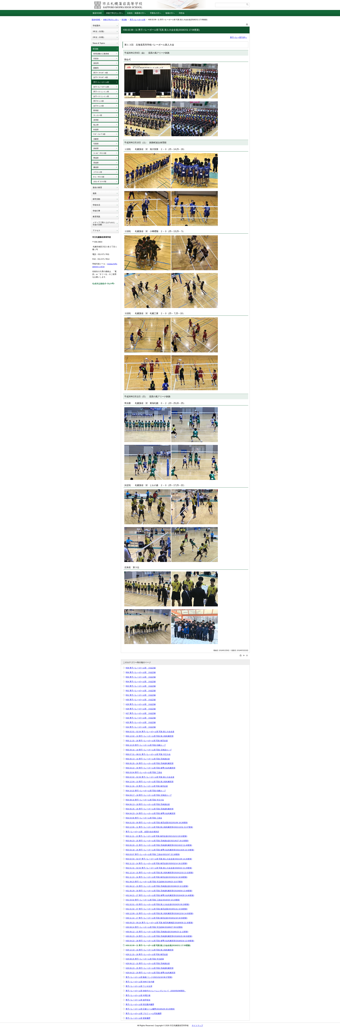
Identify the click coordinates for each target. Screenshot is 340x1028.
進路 (94, 193)
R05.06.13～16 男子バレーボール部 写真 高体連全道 (148, 759)
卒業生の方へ (155, 13)
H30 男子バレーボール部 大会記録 (141, 700)
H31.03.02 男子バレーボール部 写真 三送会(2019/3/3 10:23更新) (153, 900)
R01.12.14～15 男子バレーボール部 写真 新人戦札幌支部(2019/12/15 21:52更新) (159, 873)
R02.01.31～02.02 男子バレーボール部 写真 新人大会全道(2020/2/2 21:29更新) (159, 868)
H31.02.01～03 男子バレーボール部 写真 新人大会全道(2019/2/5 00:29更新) (157, 904)
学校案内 (96, 25)
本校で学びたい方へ (114, 13)
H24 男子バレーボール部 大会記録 (141, 727)
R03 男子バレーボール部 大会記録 (141, 686)
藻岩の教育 (97, 187)
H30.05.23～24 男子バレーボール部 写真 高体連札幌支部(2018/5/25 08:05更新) (159, 936)
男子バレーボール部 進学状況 (138, 1000)
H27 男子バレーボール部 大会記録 (141, 713)
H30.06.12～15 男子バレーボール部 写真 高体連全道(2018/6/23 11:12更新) (157, 932)
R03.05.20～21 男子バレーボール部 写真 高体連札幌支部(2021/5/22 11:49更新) (159, 845)
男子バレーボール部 (137, 20)
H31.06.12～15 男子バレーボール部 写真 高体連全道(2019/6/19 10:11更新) (157, 886)
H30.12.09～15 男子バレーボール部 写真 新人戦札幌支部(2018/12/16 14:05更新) (159, 913)
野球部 (96, 110)
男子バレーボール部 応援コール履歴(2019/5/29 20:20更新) (150, 1009)
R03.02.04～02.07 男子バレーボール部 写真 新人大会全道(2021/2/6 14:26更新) (159, 859)
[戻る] (244, 655)
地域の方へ (170, 13)
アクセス (96, 230)
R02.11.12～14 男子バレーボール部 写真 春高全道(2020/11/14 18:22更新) (156, 863)
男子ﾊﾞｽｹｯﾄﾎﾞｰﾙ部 (100, 73)
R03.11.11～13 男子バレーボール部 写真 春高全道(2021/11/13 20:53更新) (156, 836)
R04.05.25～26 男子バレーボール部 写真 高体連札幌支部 (149, 809)
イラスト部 (97, 172)
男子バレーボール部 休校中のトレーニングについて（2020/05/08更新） (156, 991)
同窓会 (181, 13)
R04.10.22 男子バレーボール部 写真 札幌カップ (146, 791)
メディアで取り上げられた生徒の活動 (104, 223)
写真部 (96, 144)
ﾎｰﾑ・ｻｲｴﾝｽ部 (98, 177)
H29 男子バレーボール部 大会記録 (141, 704)
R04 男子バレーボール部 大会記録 (141, 681)
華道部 (96, 158)
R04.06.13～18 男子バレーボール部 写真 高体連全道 (148, 804)
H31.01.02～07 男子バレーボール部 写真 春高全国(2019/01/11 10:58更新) (157, 909)
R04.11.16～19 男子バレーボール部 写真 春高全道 (147, 786)
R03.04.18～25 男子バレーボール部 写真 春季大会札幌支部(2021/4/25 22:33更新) (160, 850)
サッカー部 (97, 115)
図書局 (96, 68)
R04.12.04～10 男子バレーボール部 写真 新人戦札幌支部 (149, 782)
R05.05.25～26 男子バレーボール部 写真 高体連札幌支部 (149, 763)
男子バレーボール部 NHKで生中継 (140, 982)
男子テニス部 (98, 101)
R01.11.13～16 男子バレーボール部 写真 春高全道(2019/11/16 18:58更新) (156, 877)
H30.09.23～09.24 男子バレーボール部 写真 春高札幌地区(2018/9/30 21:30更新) (159, 923)
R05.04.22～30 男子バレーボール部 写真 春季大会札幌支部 (150, 768)
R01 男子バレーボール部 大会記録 (141, 695)
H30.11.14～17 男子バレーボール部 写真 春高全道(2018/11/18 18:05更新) (156, 918)
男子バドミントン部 (101, 92)
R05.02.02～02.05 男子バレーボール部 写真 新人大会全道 (150, 777)
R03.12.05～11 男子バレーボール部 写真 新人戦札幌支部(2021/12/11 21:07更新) (159, 827)
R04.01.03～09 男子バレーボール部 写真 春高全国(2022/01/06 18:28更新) (157, 823)
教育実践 (96, 217)
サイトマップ (197, 1025)
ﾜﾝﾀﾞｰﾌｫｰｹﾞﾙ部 (99, 134)
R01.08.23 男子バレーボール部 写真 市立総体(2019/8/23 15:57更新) (154, 882)
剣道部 (96, 130)
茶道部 (96, 163)
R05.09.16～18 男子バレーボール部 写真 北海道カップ (149, 750)
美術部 (96, 148)
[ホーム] (153, 5)
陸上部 (96, 125)
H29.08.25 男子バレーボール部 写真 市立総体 (145, 959)
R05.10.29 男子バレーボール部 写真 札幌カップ (146, 745)
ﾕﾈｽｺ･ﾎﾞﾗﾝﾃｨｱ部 (99, 182)
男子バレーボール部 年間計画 (138, 995)
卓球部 (96, 120)
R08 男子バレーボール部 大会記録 (141, 668)
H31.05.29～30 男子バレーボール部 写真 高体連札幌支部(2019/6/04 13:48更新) (159, 891)
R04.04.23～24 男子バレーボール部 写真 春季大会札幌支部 (150, 813)
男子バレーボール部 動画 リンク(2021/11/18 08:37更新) (149, 977)
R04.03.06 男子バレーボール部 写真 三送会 (144, 818)
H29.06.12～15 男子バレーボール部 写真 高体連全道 (148, 963)
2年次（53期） (99, 37)
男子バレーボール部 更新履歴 (138, 1018)
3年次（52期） (99, 31)
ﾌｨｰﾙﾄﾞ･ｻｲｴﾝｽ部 (99, 153)
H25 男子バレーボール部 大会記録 (141, 722)
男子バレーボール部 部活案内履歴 (140, 1004)
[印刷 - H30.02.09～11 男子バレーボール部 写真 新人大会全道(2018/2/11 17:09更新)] (247, 24)
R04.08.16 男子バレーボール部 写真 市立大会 (145, 800)
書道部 (96, 167)
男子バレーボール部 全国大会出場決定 (142, 832)
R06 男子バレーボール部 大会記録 (141, 672)
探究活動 (96, 199)
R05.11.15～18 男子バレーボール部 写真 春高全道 (147, 741)
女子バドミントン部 (101, 96)
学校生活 (96, 205)
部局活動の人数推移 (101, 54)
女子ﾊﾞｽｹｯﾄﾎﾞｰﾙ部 (100, 77)
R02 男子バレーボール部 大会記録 (141, 691)
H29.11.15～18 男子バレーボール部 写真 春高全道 (147, 954)
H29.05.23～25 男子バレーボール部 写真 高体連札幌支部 (149, 968)
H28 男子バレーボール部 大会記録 (141, 709)
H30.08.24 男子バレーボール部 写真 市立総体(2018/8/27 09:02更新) (154, 927)
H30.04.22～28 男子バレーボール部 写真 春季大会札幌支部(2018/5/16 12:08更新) (160, 941)
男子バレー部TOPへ (238, 37)
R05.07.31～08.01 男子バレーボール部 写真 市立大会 (148, 754)
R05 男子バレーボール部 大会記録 (141, 677)
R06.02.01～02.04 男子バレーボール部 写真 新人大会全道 (150, 732)
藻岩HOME (97, 13)
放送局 (96, 63)
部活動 (124, 20)
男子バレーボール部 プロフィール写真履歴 (144, 1013)
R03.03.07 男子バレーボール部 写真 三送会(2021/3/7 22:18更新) (153, 854)
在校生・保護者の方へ (136, 13)
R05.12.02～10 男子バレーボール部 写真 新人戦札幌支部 (149, 736)
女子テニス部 (98, 106)
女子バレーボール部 (101, 87)
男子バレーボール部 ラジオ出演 (139, 986)
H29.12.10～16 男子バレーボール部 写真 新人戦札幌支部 (149, 950)
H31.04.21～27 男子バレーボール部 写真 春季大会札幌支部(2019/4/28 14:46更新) (160, 895)
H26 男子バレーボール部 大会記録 (141, 718)
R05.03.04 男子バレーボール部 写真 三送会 (144, 772)
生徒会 (96, 58)
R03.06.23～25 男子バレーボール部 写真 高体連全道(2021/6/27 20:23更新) (157, 841)
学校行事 (96, 211)
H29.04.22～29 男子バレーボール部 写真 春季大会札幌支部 (150, 973)
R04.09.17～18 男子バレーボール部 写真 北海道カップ (149, 795)
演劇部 (96, 139)
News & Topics (99, 43)
